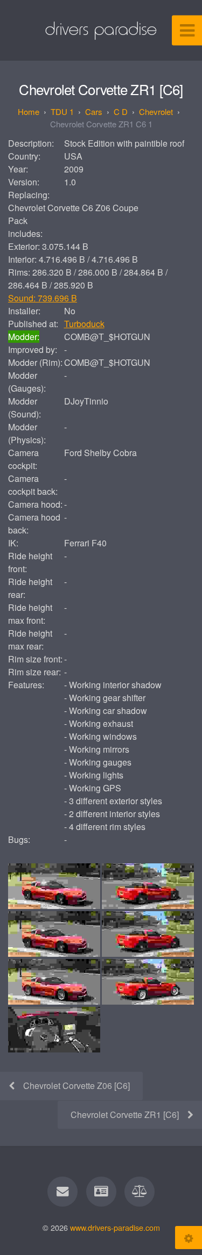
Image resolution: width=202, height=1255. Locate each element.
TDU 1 (62, 111)
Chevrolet (156, 111)
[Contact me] (62, 1192)
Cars (93, 111)
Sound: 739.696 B (42, 298)
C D (121, 111)
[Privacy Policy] (139, 1192)
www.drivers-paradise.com (115, 1227)
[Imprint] (101, 1192)
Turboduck (84, 324)
